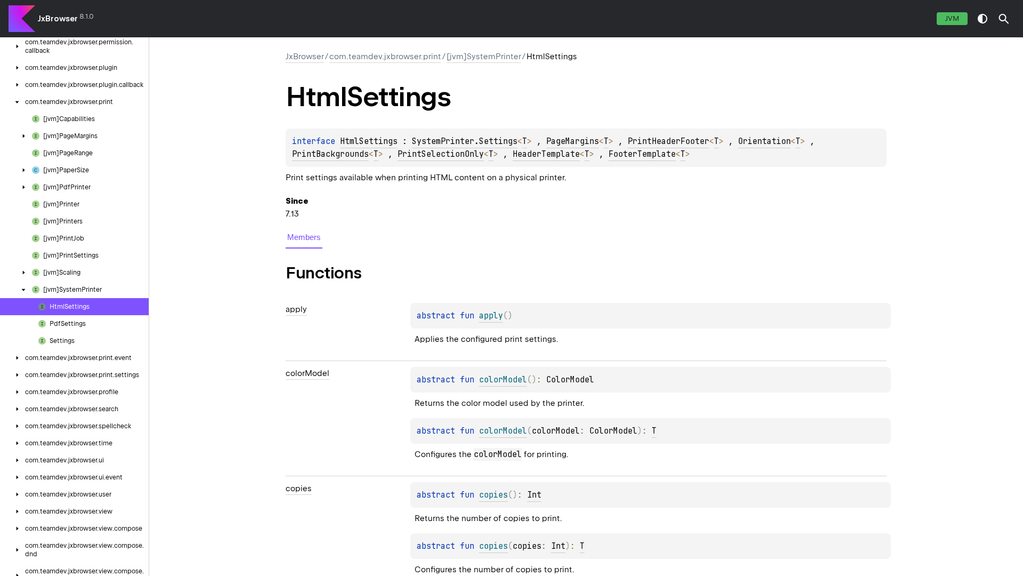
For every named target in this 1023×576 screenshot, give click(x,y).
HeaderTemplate (546, 154)
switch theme (982, 18)
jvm (952, 18)
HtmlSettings (368, 141)
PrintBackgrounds (330, 154)
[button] (1003, 18)
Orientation (764, 141)
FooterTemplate (642, 154)
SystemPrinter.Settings (464, 141)
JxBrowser (58, 18)
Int (534, 495)
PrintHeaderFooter (668, 141)
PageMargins (572, 141)
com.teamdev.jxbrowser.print (385, 56)
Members (304, 237)
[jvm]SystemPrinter (483, 56)
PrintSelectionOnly (440, 154)
